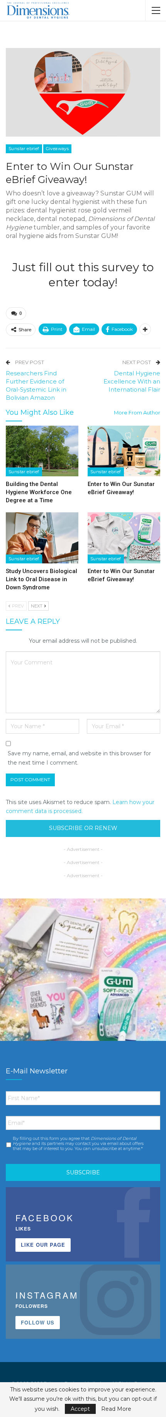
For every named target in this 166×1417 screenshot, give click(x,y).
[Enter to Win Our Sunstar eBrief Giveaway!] (124, 451)
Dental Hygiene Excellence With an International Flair (131, 381)
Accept (80, 1408)
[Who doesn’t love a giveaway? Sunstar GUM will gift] (83, 981)
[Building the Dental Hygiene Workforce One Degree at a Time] (42, 451)
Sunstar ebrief (23, 148)
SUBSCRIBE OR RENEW (83, 828)
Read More (116, 1409)
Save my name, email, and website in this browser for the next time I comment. (79, 758)
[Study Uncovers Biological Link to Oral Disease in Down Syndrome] (42, 537)
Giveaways (57, 148)
